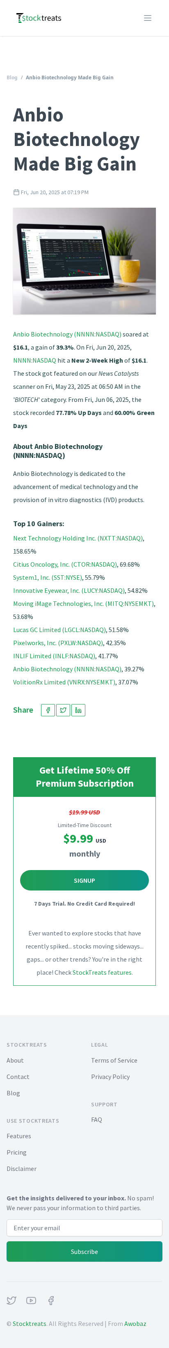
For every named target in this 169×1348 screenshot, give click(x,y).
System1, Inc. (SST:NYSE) (47, 577)
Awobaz (135, 1323)
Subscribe (84, 1251)
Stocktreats (29, 1323)
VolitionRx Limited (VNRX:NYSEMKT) (64, 682)
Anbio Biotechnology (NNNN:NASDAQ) (67, 334)
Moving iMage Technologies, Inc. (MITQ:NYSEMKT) (83, 603)
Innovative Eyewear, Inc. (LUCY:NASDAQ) (69, 590)
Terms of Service (114, 1060)
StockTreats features (102, 972)
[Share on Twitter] (63, 710)
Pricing (17, 1152)
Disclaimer (22, 1168)
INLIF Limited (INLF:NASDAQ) (54, 656)
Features (19, 1136)
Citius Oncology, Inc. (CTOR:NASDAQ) (65, 564)
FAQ (96, 1119)
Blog (12, 77)
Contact (18, 1076)
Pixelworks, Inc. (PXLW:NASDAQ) (58, 643)
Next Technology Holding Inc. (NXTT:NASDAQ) (78, 538)
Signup (84, 880)
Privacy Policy (110, 1076)
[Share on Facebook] (48, 710)
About (15, 1060)
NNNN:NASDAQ (34, 360)
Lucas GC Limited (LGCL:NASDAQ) (59, 630)
